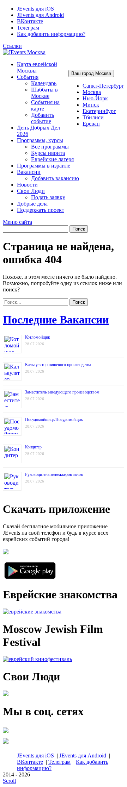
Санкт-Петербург (103, 86)
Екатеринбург (99, 111)
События (27, 77)
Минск (91, 105)
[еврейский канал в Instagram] (5, 744)
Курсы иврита (48, 153)
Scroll (9, 781)
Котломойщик (37, 337)
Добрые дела (32, 204)
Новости (27, 185)
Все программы (50, 147)
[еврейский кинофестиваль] (37, 659)
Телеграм (28, 28)
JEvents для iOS (35, 9)
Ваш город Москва (91, 73)
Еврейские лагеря (52, 159)
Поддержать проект (40, 210)
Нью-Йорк (95, 98)
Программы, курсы (40, 140)
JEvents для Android (40, 15)
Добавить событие (42, 118)
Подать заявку (48, 197)
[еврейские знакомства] (32, 612)
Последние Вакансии (56, 319)
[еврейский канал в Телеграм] (5, 733)
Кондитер (33, 447)
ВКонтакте (30, 21)
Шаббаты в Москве (44, 93)
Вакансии (29, 172)
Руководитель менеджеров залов (54, 474)
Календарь (43, 83)
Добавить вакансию (55, 178)
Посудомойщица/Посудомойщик (54, 419)
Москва (92, 92)
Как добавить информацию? (51, 34)
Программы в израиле (43, 166)
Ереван (91, 124)
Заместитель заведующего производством (62, 392)
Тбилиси (93, 117)
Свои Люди (31, 191)
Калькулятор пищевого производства (58, 364)
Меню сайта (17, 222)
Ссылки (12, 46)
